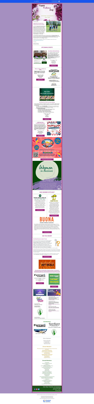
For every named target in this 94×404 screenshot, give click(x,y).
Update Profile (43, 397)
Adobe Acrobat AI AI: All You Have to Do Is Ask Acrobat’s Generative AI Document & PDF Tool (54, 298)
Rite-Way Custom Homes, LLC (47, 355)
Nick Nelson (37, 254)
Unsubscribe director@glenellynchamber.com (47, 396)
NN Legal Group (47, 352)
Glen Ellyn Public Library (41, 108)
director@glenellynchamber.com (38, 40)
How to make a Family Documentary (54, 307)
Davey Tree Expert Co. (47, 341)
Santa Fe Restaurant (47, 381)
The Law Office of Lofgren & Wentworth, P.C (50, 36)
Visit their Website (54, 215)
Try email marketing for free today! (47, 402)
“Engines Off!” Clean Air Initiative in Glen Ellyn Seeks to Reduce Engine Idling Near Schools (54, 303)
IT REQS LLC (47, 375)
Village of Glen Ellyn (50, 57)
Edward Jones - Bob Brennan (47, 371)
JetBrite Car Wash (37, 71)
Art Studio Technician (37, 306)
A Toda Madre (47, 362)
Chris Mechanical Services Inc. (47, 350)
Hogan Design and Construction (47, 373)
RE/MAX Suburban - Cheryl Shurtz (47, 354)
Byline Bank (47, 349)
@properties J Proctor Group (39, 129)
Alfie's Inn (46, 364)
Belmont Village (55, 35)
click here (48, 247)
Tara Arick (45, 254)
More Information (47, 256)
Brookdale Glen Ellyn (47, 368)
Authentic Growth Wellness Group (47, 367)
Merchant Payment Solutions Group (47, 378)
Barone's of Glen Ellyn (47, 340)
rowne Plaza (47, 369)
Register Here (53, 65)
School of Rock (47, 382)
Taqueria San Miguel (47, 383)
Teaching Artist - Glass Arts (38, 304)
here (43, 37)
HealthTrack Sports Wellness (47, 372)
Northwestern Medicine (47, 342)
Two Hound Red (41, 128)
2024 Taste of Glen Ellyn (52, 310)
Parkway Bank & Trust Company (47, 380)
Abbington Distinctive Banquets (47, 363)
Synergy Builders (36, 33)
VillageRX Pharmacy (47, 357)
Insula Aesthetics (47, 374)
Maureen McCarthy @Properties (47, 351)
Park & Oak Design (47, 353)
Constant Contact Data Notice (49, 397)
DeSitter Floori (46, 370)
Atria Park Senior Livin (46, 366)
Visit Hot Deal (40, 283)
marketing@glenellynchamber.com (46, 398)
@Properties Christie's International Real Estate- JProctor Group (47, 348)
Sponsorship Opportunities (47, 159)
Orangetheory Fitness (47, 379)
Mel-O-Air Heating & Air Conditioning (47, 377)
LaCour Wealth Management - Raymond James (47, 376)
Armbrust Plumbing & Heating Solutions (47, 365)
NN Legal (41, 33)
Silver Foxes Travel (47, 343)
